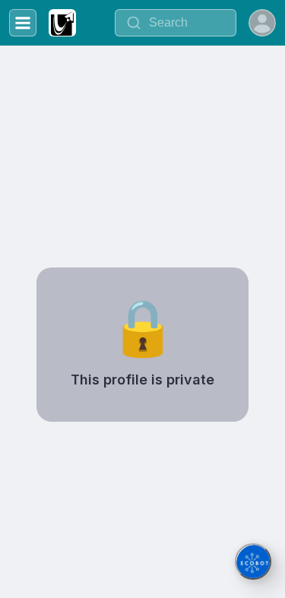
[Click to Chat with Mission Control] (253, 561)
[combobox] (175, 22)
